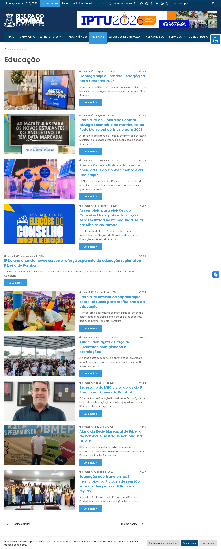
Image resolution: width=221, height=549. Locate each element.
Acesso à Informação (124, 36)
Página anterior (21, 524)
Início (11, 36)
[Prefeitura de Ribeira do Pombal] (24, 20)
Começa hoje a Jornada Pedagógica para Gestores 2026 (112, 78)
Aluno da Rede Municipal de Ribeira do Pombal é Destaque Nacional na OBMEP (110, 436)
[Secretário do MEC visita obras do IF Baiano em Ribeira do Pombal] (39, 401)
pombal (86, 71)
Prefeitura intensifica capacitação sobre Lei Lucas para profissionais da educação (112, 301)
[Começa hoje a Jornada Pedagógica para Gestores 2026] (39, 90)
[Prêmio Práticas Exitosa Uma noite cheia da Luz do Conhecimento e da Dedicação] (39, 179)
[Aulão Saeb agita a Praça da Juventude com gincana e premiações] (39, 356)
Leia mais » (91, 102)
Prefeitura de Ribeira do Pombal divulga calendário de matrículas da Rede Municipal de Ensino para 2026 (111, 125)
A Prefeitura (49, 36)
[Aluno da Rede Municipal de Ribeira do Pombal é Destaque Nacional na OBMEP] (39, 445)
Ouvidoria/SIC (198, 36)
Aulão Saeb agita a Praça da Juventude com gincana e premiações (104, 347)
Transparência (76, 36)
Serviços (175, 36)
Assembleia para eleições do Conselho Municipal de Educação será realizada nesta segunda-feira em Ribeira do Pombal (111, 217)
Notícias (98, 36)
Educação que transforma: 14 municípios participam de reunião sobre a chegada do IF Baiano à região (109, 484)
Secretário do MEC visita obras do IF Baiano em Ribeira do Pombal (110, 390)
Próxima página (128, 524)
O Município (27, 36)
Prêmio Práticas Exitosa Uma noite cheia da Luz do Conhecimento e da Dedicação (111, 170)
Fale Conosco (154, 36)
